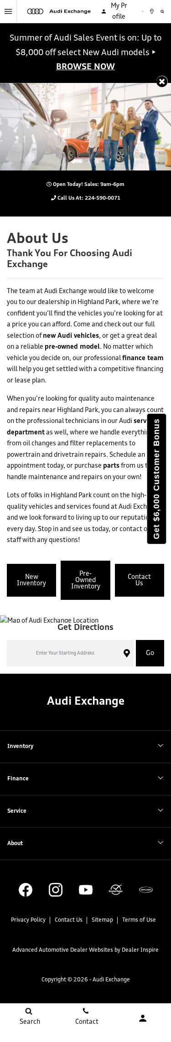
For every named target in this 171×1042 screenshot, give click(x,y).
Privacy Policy (28, 920)
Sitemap (102, 920)
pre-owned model (72, 347)
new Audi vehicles (71, 336)
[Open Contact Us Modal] (142, 11)
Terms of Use (139, 920)
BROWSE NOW (85, 67)
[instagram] (55, 889)
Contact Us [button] (139, 580)
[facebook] (25, 889)
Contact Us (69, 920)
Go (150, 653)
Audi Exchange (111, 980)
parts (111, 466)
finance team (143, 358)
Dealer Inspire (140, 950)
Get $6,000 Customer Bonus (156, 478)
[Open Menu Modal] (8, 11)
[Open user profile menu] (142, 1018)
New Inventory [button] (31, 580)
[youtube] (85, 889)
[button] (162, 81)
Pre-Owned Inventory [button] (85, 580)
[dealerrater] (115, 889)
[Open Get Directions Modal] (155, 11)
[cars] (146, 889)
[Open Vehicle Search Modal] (166, 11)
